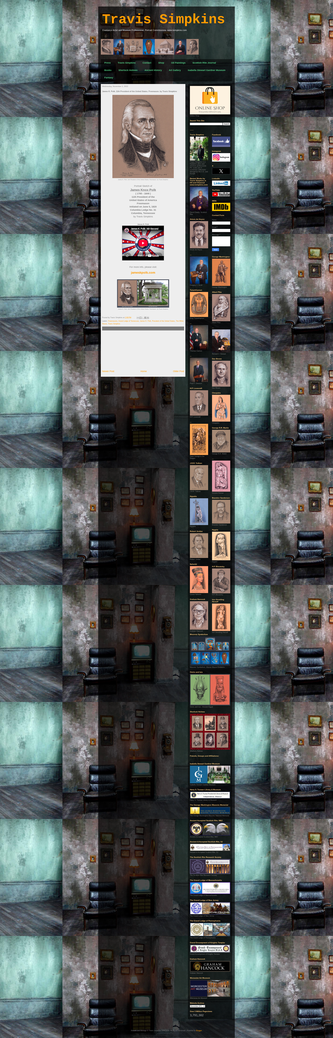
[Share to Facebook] (145, 317)
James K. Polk (145, 321)
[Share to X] (143, 317)
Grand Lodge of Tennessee (129, 321)
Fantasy (108, 77)
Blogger (199, 1031)
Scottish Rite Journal (204, 62)
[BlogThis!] (140, 317)
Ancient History (153, 70)
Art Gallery (175, 70)
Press (107, 62)
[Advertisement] (143, 350)
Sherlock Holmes (128, 70)
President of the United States (163, 321)
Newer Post (108, 371)
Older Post (178, 371)
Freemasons (112, 321)
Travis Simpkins (163, 19)
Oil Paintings (178, 62)
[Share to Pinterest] (148, 317)
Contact (147, 62)
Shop (161, 62)
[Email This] (138, 317)
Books (107, 70)
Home (143, 371)
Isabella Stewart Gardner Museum (206, 70)
